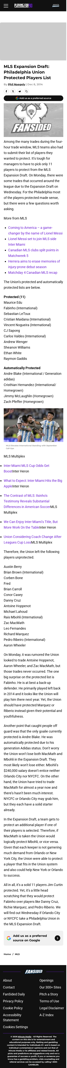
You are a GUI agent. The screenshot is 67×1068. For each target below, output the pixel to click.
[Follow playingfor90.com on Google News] (57, 938)
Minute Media (24, 1036)
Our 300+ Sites (50, 987)
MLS (17, 954)
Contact (9, 987)
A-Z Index (46, 1015)
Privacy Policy (13, 1001)
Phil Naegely (16, 84)
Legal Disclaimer (51, 1008)
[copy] (26, 91)
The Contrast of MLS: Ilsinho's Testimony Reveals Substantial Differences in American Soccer (27, 501)
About (7, 980)
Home (7, 954)
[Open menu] (6, 5)
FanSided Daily (14, 994)
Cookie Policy (13, 1008)
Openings (46, 980)
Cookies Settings (15, 1027)
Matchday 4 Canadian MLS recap (32, 272)
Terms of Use (49, 1001)
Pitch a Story (48, 994)
